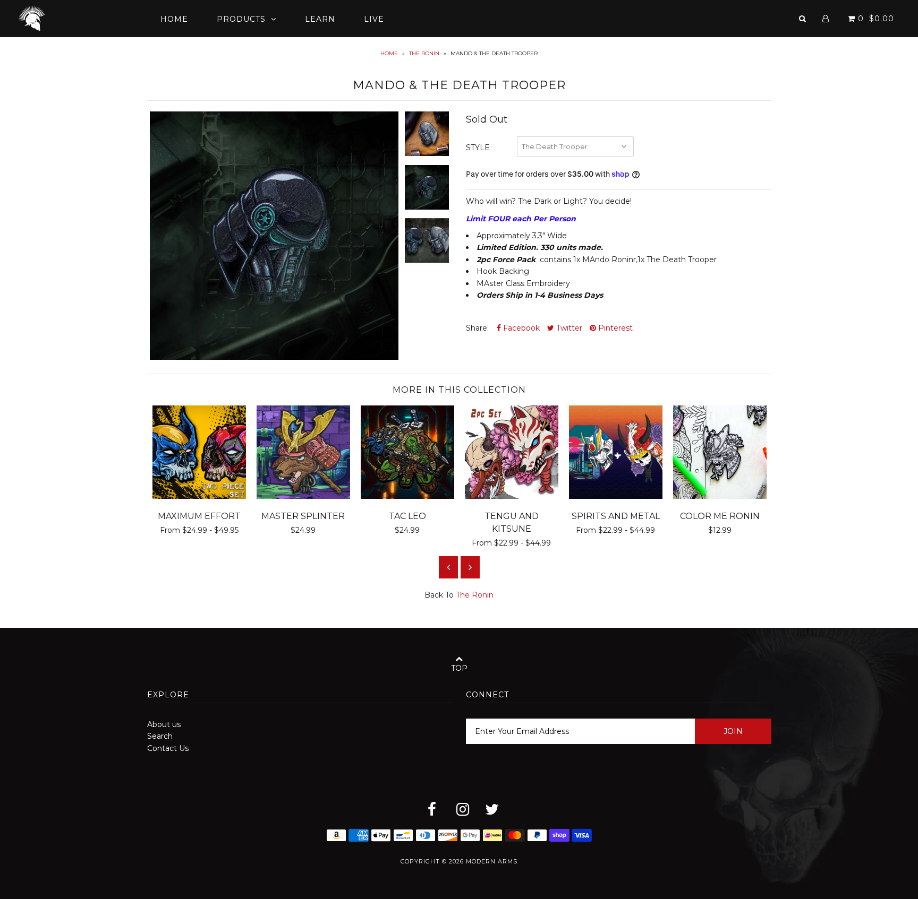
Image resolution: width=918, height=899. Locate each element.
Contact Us (168, 748)
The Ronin (424, 53)
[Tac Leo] (407, 496)
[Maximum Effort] (199, 496)
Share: (477, 328)
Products (241, 19)
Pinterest (614, 328)
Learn (320, 19)
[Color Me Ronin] (720, 496)
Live (374, 19)
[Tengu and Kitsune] (511, 496)
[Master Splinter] (303, 496)
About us (164, 724)
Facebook (520, 328)
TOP (459, 668)
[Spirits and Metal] (615, 496)
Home (174, 19)
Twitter (568, 328)
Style (478, 147)
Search (160, 736)
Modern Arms (491, 861)
